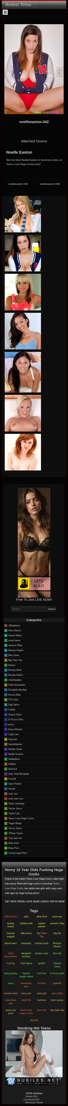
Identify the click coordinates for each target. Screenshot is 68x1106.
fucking (11, 963)
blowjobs (26, 943)
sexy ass (13, 793)
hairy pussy (10, 973)
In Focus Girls (15, 719)
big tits (57, 933)
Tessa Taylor (15, 828)
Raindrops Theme (34, 1102)
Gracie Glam (15, 714)
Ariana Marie (15, 635)
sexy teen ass (15, 798)
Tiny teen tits (15, 838)
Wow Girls (13, 843)
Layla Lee (13, 734)
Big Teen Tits (15, 660)
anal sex (57, 916)
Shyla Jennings (16, 803)
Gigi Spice (13, 704)
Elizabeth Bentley (17, 689)
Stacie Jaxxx (15, 808)
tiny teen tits (57, 1010)
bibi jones (26, 933)
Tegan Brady (15, 823)
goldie (41, 963)
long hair (12, 739)
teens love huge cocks (26, 1012)
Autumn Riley (15, 645)
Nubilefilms (14, 759)
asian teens (14, 640)
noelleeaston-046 (50, 183)
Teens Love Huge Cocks (21, 818)
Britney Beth (14, 670)
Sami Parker (14, 783)
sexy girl (41, 993)
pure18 (57, 983)
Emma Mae (14, 694)
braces (11, 665)
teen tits (41, 1010)
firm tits (57, 953)
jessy (11, 724)
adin (26, 916)
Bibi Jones (13, 655)
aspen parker (42, 925)
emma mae (41, 953)
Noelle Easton (19, 152)
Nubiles (12, 764)
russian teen (11, 993)
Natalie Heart (15, 749)
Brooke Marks (15, 675)
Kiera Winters (15, 729)
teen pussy (57, 999)
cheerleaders (15, 680)
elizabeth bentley (26, 955)
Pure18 (12, 778)
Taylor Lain (14, 813)
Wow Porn (13, 848)
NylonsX (12, 769)
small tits (26, 999)
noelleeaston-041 (18, 183)
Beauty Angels (16, 650)
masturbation (15, 744)
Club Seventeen (16, 684)
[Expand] (5, 12)
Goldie (11, 709)
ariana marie (10, 925)
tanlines (41, 999)
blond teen (11, 943)
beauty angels (11, 935)
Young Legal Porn (17, 853)
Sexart (11, 788)
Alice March (14, 630)
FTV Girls (13, 699)
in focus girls (57, 973)
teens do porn (11, 1012)
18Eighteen (14, 625)
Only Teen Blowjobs (18, 773)
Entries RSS (32, 1096)
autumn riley (57, 923)
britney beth (42, 943)
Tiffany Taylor (15, 833)
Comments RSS (31, 1099)
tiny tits (34, 1020)
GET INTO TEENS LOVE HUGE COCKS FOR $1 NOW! (35, 901)
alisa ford (41, 916)
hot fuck (41, 973)
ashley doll (26, 923)
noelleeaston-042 (34, 122)
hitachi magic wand (26, 975)
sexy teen (57, 993)
